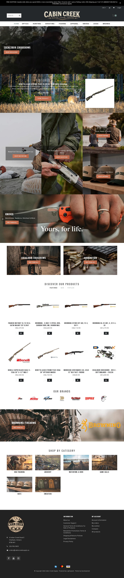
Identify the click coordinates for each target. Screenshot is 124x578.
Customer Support (69, 523)
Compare (95, 529)
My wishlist (96, 526)
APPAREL (74, 24)
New (62, 288)
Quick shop (20, 322)
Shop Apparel (103, 176)
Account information (99, 520)
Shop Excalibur (11, 52)
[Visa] (68, 566)
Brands (106, 24)
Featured (53, 288)
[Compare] (109, 7)
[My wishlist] (114, 7)
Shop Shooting (62, 157)
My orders (95, 523)
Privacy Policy (68, 541)
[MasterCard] (62, 566)
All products (96, 532)
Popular (71, 288)
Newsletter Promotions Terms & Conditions (74, 532)
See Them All (12, 222)
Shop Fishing (103, 135)
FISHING (62, 24)
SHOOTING (50, 24)
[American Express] (55, 566)
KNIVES (86, 24)
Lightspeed (70, 571)
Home (16, 24)
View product (43, 98)
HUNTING (37, 24)
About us (66, 520)
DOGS (96, 24)
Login (119, 7)
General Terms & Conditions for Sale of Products (74, 527)
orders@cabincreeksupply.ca (19, 550)
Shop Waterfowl (21, 156)
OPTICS (25, 24)
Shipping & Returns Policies (73, 535)
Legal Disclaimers (69, 538)
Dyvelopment (86, 571)
